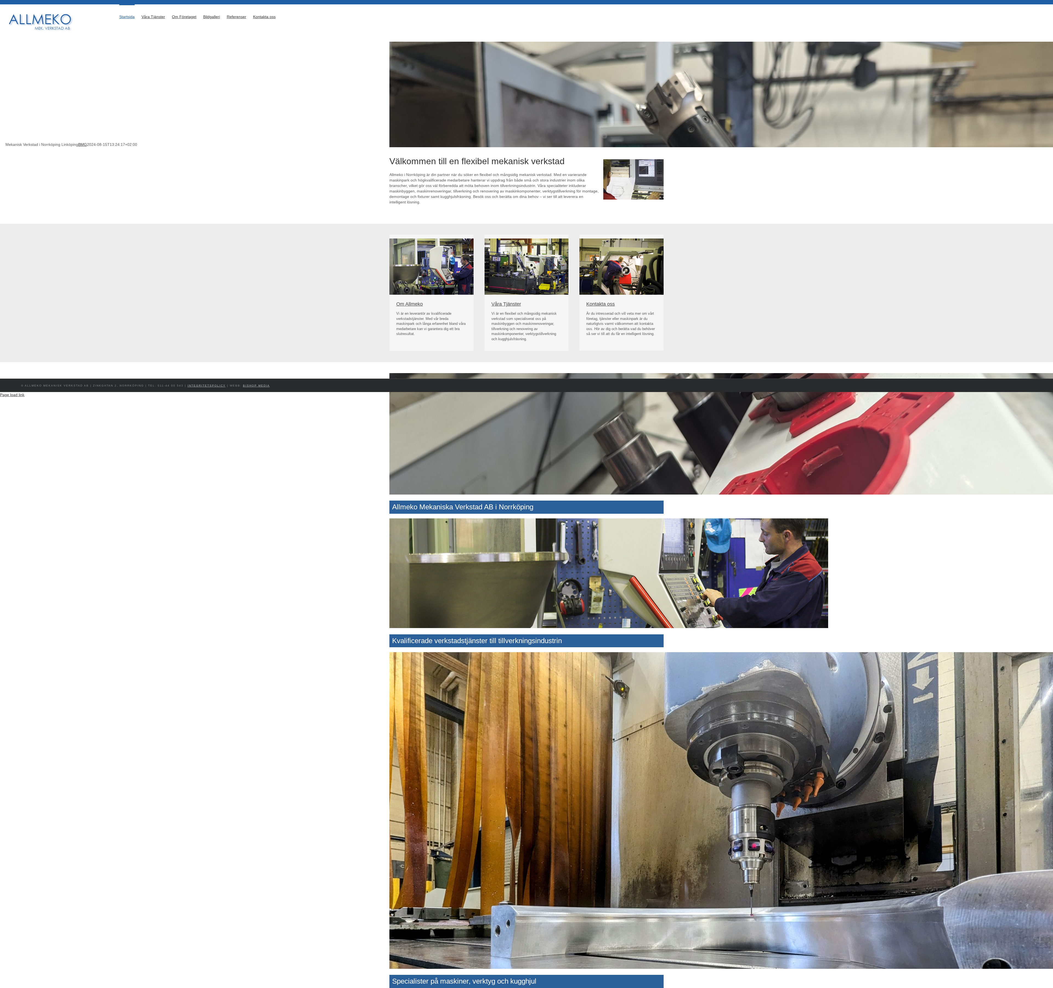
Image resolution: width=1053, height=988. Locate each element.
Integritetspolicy (207, 385)
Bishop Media (256, 385)
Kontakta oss (600, 304)
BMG (82, 144)
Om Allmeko (409, 304)
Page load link (12, 395)
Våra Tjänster (506, 304)
